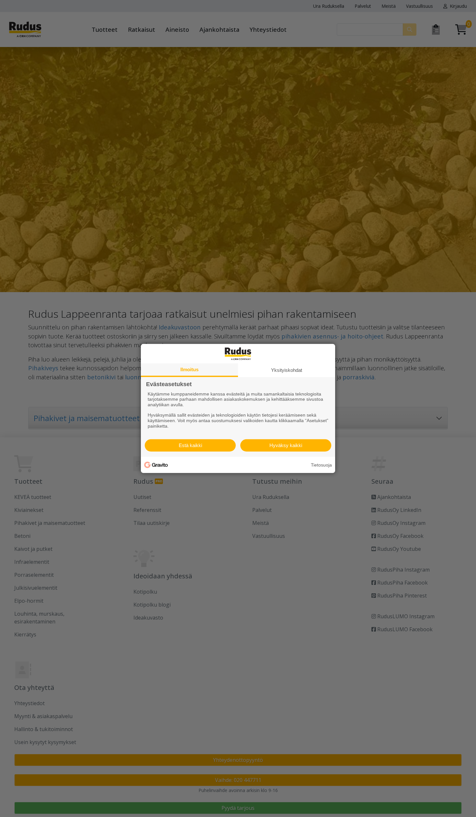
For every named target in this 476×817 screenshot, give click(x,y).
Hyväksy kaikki (285, 445)
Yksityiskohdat (286, 370)
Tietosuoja (321, 465)
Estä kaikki (190, 445)
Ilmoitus (189, 369)
